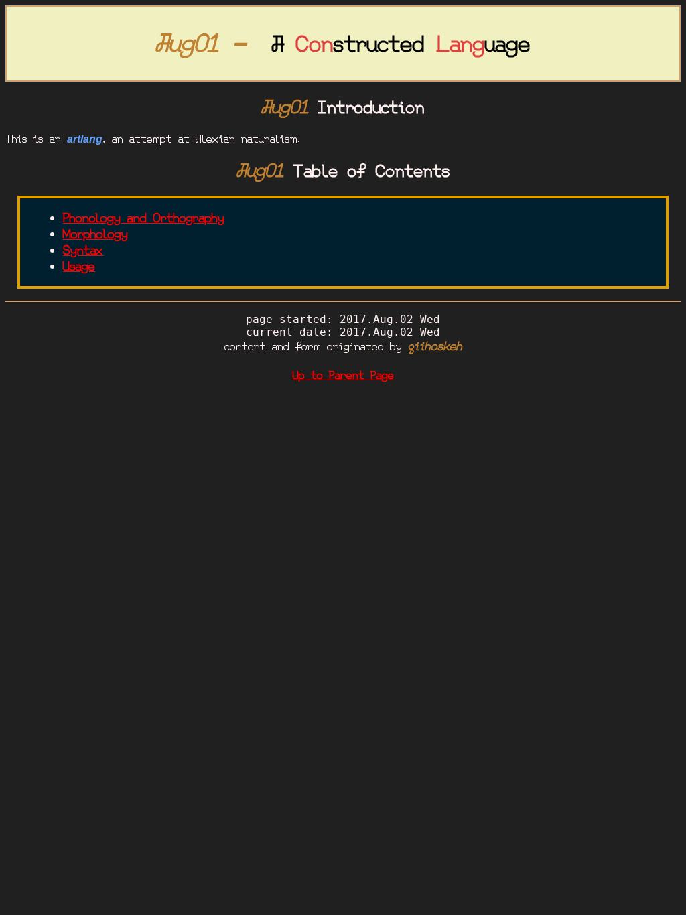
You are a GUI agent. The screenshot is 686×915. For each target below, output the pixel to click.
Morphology (95, 234)
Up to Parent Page (343, 375)
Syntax (83, 250)
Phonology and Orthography (143, 218)
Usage (79, 267)
